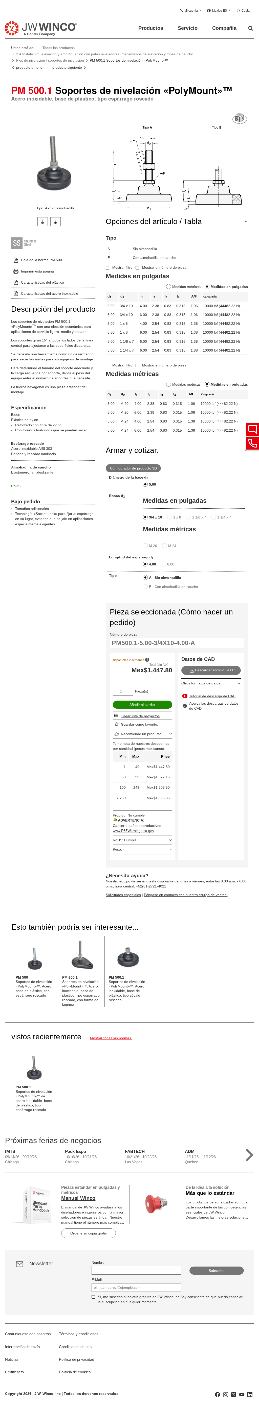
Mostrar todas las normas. (111, 1038)
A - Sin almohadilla (165, 578)
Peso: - (118, 849)
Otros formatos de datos (200, 683)
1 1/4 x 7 (224, 517)
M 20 (153, 546)
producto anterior (30, 67)
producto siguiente (67, 67)
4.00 (152, 564)
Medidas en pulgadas (229, 287)
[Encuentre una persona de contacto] (252, 429)
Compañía (224, 28)
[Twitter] (233, 1394)
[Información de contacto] (252, 443)
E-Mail (97, 1280)
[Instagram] (225, 1394)
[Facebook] (217, 1394)
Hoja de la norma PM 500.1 (43, 260)
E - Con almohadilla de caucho (173, 587)
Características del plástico (42, 282)
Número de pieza (123, 634)
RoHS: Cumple (125, 840)
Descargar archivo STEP (214, 670)
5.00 (152, 484)
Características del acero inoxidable (49, 293)
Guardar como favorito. (139, 724)
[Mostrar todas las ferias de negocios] (249, 1153)
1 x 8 (177, 517)
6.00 (170, 564)
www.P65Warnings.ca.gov (133, 831)
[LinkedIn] (250, 1394)
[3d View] (240, 119)
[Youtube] (242, 1394)
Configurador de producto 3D (133, 468)
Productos (150, 28)
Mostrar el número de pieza (164, 267)
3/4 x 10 (155, 517)
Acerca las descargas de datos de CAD (214, 705)
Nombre (98, 1262)
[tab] (43, 221)
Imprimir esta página (37, 271)
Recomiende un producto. (141, 734)
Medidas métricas (186, 287)
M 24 (172, 546)
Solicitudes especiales (123, 895)
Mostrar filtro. (123, 267)
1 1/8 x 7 (199, 517)
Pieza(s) (141, 691)
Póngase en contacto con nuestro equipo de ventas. (185, 895)
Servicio (188, 28)
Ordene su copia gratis (88, 1233)
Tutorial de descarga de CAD (212, 696)
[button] (190, 11)
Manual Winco (78, 1198)
